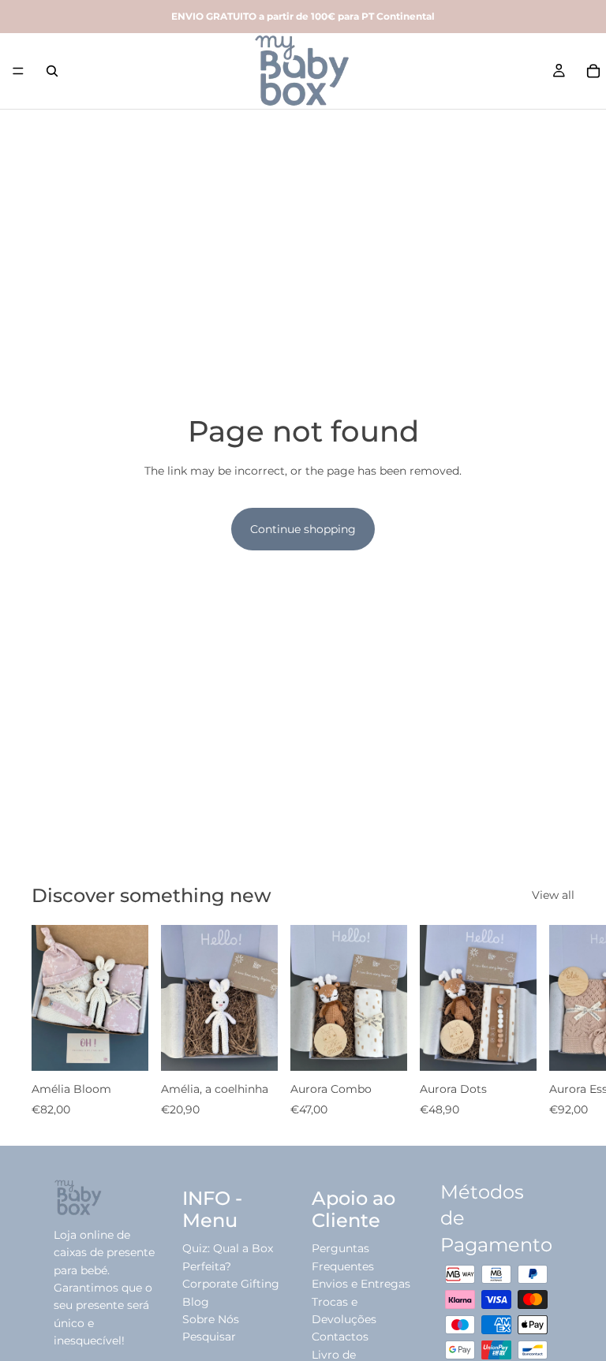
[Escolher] (124, 1047)
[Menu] (18, 71)
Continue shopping (303, 529)
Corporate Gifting (230, 1284)
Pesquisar (209, 1336)
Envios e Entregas (361, 1284)
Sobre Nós (210, 1319)
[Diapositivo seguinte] (557, 1022)
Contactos (340, 1336)
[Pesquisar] (52, 71)
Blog (195, 1302)
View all (553, 895)
